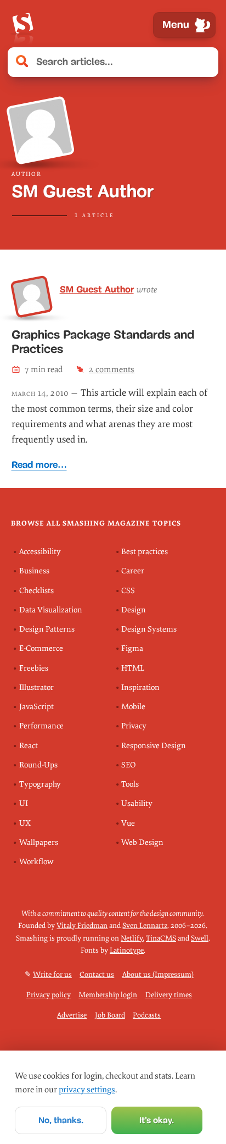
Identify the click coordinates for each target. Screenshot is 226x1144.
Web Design (142, 842)
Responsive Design (153, 745)
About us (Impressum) (158, 974)
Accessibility (40, 551)
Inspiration (140, 687)
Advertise (72, 1015)
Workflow (36, 861)
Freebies (33, 668)
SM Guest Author (97, 289)
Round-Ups (38, 765)
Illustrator (36, 687)
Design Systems (149, 629)
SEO (128, 765)
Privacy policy (48, 994)
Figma (132, 648)
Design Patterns (47, 629)
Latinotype (127, 950)
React (28, 745)
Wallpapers (38, 842)
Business (34, 571)
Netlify (132, 938)
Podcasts (147, 1015)
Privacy (133, 726)
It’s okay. (156, 1120)
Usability (136, 803)
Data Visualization (50, 610)
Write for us (52, 974)
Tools (130, 784)
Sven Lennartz (144, 925)
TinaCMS (161, 938)
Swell (199, 938)
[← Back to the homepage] (22, 25)
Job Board (110, 1015)
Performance (41, 726)
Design (133, 610)
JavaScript (36, 706)
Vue (128, 823)
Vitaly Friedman (82, 925)
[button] (204, 62)
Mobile (133, 706)
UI (23, 803)
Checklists (36, 590)
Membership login (107, 994)
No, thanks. (60, 1120)
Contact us (97, 974)
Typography (40, 784)
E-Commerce (41, 648)
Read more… (39, 465)
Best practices (144, 551)
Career (132, 571)
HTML (132, 668)
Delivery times (168, 994)
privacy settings (87, 1089)
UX (25, 823)
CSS (128, 590)
